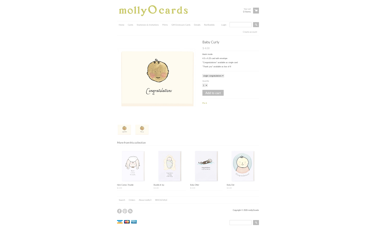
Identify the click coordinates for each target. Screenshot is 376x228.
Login (223, 24)
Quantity (205, 81)
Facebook (119, 211)
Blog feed (130, 211)
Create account (250, 32)
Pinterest (124, 211)
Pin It (204, 103)
